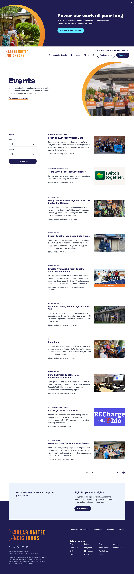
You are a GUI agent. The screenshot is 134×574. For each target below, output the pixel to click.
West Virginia (118, 548)
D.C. (71, 551)
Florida (73, 554)
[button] (94, 55)
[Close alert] (131, 2)
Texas (101, 554)
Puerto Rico (103, 551)
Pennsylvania (104, 548)
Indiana (87, 544)
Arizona (73, 544)
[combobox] (23, 144)
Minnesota (88, 551)
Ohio (100, 544)
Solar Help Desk (115, 50)
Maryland (88, 548)
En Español (125, 50)
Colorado (74, 548)
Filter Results (22, 161)
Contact (26, 553)
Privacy (11, 553)
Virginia (116, 544)
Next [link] (119, 472)
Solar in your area (103, 50)
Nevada (87, 554)
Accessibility (19, 553)
